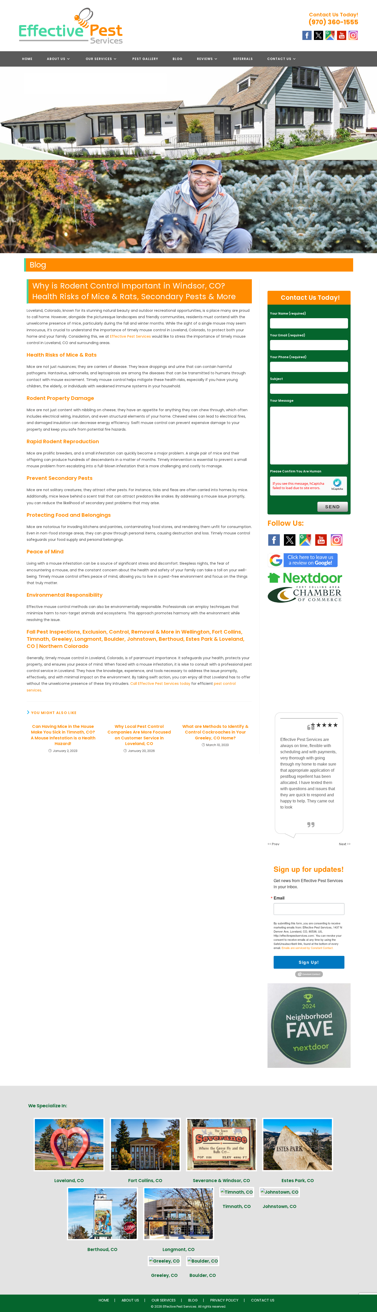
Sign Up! (309, 962)
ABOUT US (130, 1300)
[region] (188, 206)
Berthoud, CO (102, 1249)
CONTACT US (262, 1300)
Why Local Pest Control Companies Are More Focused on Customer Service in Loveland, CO (139, 735)
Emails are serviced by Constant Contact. (307, 948)
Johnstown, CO (279, 1206)
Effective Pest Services (130, 336)
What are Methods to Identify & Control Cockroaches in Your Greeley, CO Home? (215, 732)
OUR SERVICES (164, 1300)
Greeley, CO (164, 1275)
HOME (104, 1300)
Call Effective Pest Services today (160, 683)
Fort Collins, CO (145, 1180)
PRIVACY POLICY (224, 1300)
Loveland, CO (69, 1180)
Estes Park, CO (298, 1180)
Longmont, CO (179, 1249)
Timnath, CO (237, 1206)
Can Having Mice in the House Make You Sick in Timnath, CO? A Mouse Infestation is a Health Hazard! (63, 735)
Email (279, 898)
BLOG (193, 1300)
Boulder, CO (203, 1275)
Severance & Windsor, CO (221, 1180)
